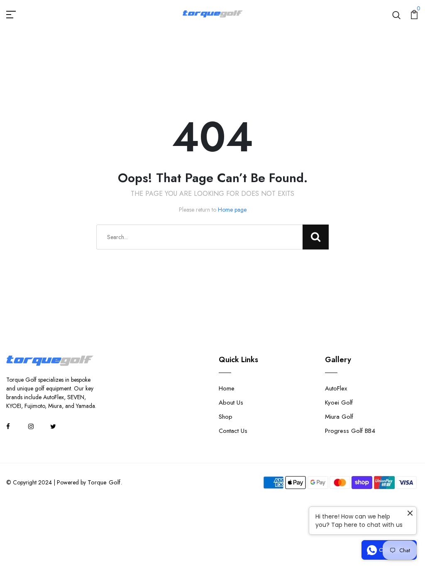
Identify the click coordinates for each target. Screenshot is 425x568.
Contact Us (233, 430)
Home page (232, 209)
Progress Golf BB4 (350, 430)
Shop (225, 416)
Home (226, 388)
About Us (231, 402)
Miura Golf (339, 416)
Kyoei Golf (339, 402)
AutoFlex (336, 388)
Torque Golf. (105, 482)
